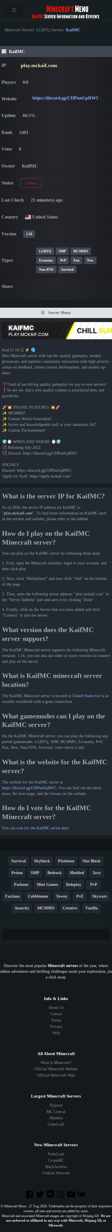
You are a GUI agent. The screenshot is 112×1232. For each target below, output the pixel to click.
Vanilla (91, 908)
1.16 (29, 234)
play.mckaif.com (39, 65)
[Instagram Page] (61, 1195)
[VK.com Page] (82, 1195)
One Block (91, 861)
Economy (46, 260)
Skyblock (42, 861)
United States (83, 696)
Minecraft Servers (19, 30)
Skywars (99, 896)
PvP (63, 260)
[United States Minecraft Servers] (28, 217)
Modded (77, 873)
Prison (17, 873)
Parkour (21, 884)
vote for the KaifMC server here (42, 828)
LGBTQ (45, 251)
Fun (77, 260)
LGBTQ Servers (49, 30)
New (90, 260)
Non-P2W (46, 270)
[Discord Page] (51, 1195)
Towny (61, 896)
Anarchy (21, 908)
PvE (80, 896)
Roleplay (73, 884)
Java (96, 873)
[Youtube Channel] (71, 1195)
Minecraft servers (63, 966)
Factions (12, 896)
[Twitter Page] (40, 1195)
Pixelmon (66, 861)
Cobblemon (38, 896)
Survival (67, 270)
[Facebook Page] (30, 1195)
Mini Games (47, 884)
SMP (62, 251)
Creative (70, 908)
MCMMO (80, 251)
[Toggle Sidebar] (14, 9)
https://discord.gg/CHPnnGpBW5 (65, 97)
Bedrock (54, 873)
